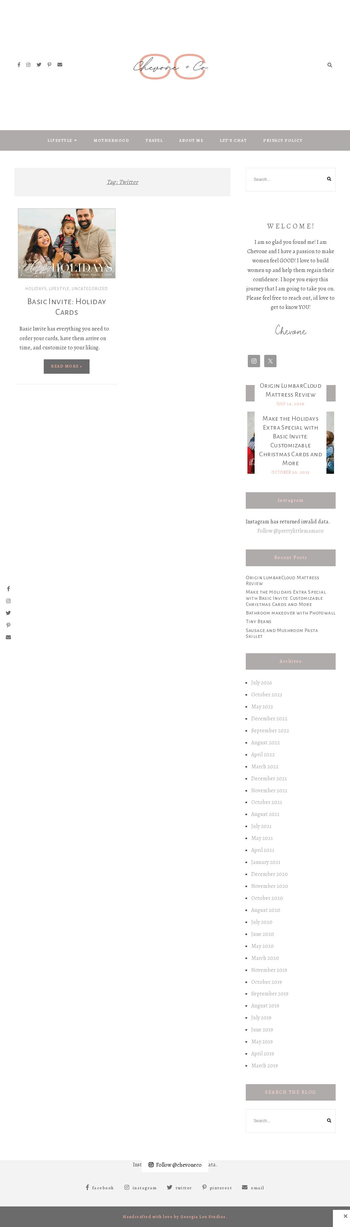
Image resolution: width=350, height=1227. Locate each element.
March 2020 (265, 958)
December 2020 (269, 874)
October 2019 (266, 982)
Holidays (35, 289)
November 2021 (269, 790)
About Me (191, 140)
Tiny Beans (259, 621)
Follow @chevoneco (179, 1165)
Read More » (66, 366)
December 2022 (269, 718)
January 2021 (265, 862)
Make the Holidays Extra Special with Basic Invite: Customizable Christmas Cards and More (286, 598)
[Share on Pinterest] (23, 240)
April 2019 (262, 1053)
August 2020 (265, 910)
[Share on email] (23, 253)
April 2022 (263, 754)
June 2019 (262, 1029)
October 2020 (267, 898)
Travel (154, 140)
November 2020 (269, 886)
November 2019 (269, 970)
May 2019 (262, 1041)
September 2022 (270, 730)
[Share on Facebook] (23, 216)
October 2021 (266, 802)
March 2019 (264, 1065)
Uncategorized (90, 289)
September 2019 (269, 993)
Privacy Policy (282, 140)
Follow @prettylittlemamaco (290, 531)
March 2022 (265, 766)
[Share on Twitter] (23, 228)
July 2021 (261, 826)
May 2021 (262, 838)
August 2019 (265, 1005)
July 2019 (261, 1017)
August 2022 (265, 742)
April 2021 (262, 850)
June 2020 (262, 934)
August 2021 (265, 814)
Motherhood (111, 140)
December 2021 (269, 778)
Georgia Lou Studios (203, 1216)
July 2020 (261, 922)
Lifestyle (60, 140)
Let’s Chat (233, 140)
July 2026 (261, 682)
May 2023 (262, 706)
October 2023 (266, 694)
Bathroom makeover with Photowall (291, 613)
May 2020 (262, 946)
